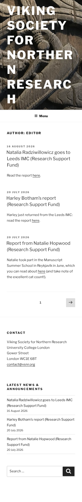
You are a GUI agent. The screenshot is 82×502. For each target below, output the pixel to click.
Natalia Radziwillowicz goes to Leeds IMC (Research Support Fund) (38, 159)
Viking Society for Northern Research (40, 55)
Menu (43, 116)
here (36, 175)
